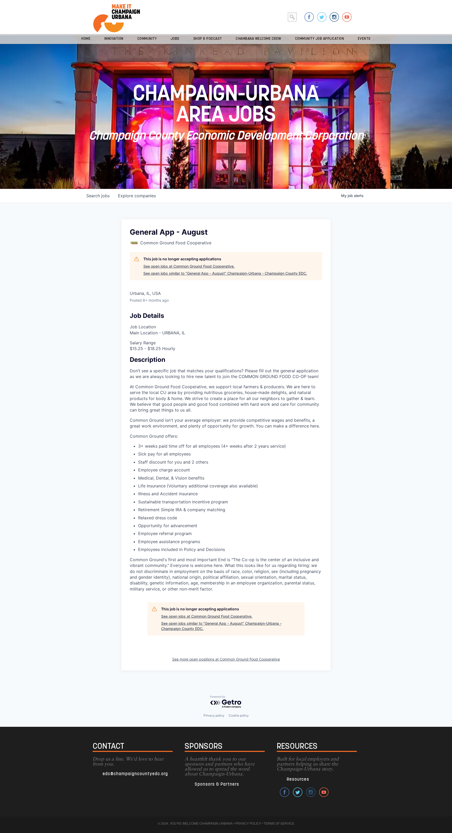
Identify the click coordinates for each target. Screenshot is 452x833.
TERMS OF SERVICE (279, 823)
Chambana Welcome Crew (258, 39)
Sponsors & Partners (217, 784)
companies (137, 195)
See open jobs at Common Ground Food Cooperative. (189, 266)
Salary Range (143, 342)
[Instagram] (334, 17)
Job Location (143, 326)
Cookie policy (239, 715)
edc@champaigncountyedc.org (135, 774)
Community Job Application (319, 39)
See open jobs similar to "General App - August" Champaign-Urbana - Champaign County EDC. (225, 273)
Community (147, 39)
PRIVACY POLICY (248, 823)
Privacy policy (214, 715)
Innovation (113, 39)
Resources (298, 779)
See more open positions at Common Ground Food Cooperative (226, 659)
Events (364, 39)
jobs (98, 195)
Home (86, 39)
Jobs (175, 39)
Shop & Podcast (207, 39)
